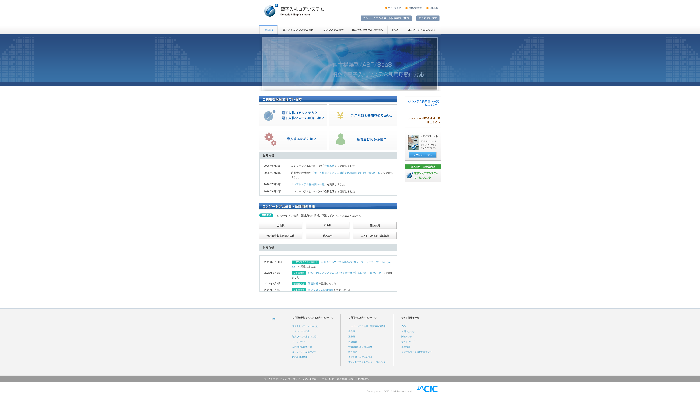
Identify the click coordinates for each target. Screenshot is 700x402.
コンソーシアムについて (304, 352)
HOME (273, 319)
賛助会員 (352, 341)
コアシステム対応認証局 (360, 357)
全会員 (351, 331)
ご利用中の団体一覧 (302, 346)
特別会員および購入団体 (360, 346)
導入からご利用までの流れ (305, 336)
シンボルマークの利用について (416, 352)
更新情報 (405, 346)
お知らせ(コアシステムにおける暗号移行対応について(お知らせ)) (345, 272)
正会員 (351, 336)
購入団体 (352, 352)
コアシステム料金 (301, 331)
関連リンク (406, 336)
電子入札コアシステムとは (305, 326)
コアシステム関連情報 (321, 289)
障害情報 (313, 283)
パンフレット (298, 341)
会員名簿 (329, 165)
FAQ (403, 326)
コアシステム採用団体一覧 (309, 184)
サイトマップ (408, 341)
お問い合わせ (408, 331)
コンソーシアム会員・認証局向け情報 (367, 326)
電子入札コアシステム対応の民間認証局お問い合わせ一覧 (347, 172)
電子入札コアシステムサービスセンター (368, 362)
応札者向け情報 (300, 357)
